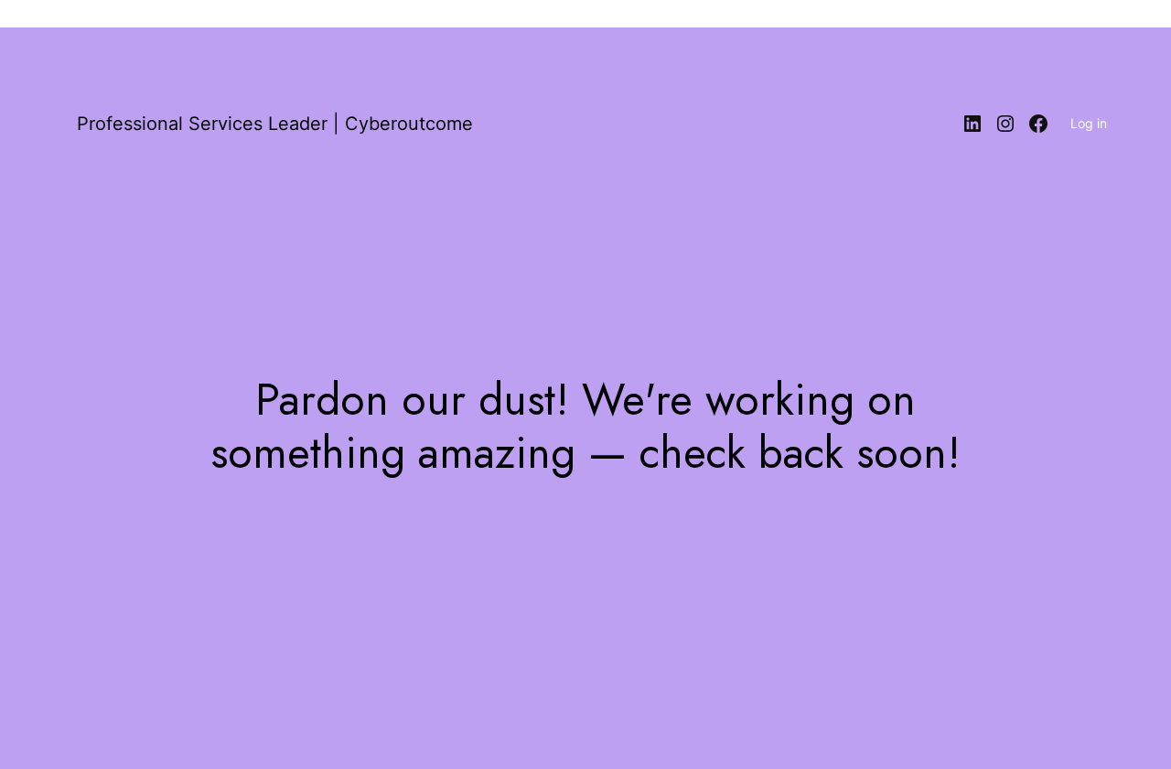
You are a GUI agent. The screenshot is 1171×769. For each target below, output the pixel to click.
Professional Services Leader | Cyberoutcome (275, 124)
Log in (1088, 123)
